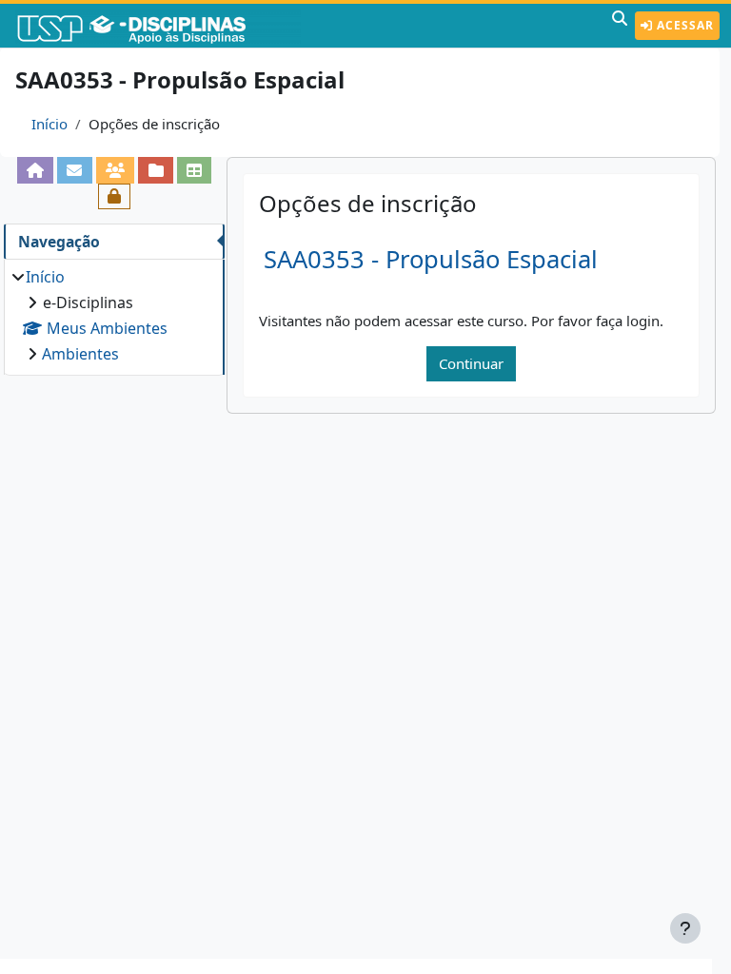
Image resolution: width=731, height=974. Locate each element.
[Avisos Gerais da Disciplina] (74, 170)
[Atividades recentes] (155, 170)
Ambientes (80, 353)
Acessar (683, 25)
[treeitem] (113, 315)
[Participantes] (115, 170)
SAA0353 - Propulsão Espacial (431, 259)
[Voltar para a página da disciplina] (35, 170)
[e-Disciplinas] (160, 26)
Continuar (471, 363)
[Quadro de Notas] (194, 170)
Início (49, 123)
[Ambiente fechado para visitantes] (114, 196)
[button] (619, 25)
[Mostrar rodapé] (685, 928)
